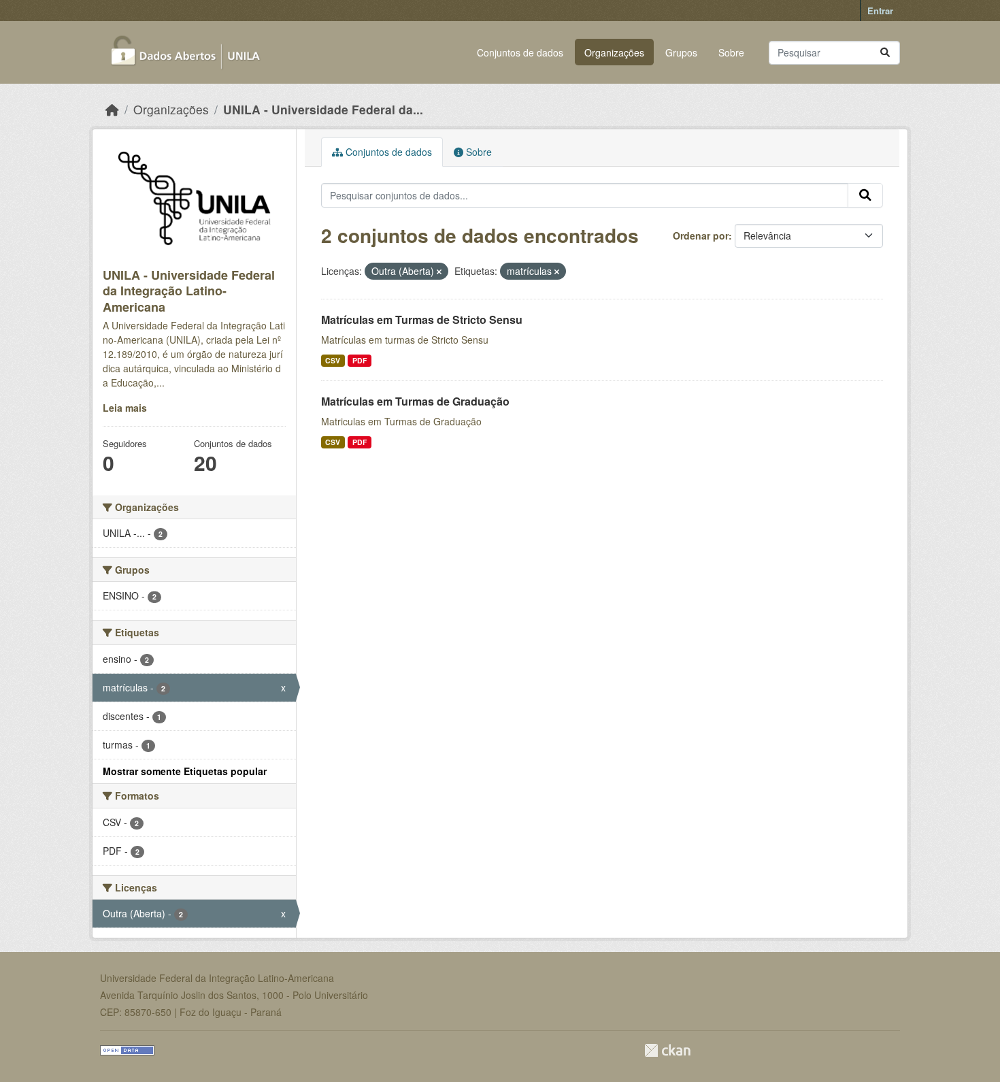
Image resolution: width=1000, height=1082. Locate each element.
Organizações (614, 52)
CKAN (667, 1050)
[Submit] (885, 53)
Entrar (880, 10)
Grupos (681, 52)
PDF (359, 360)
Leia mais (125, 407)
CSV (332, 360)
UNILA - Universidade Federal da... (323, 109)
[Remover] (439, 271)
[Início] (112, 109)
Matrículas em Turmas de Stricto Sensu (421, 319)
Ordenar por (701, 235)
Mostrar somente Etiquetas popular (185, 771)
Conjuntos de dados (520, 52)
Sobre (731, 52)
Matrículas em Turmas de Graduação (415, 401)
